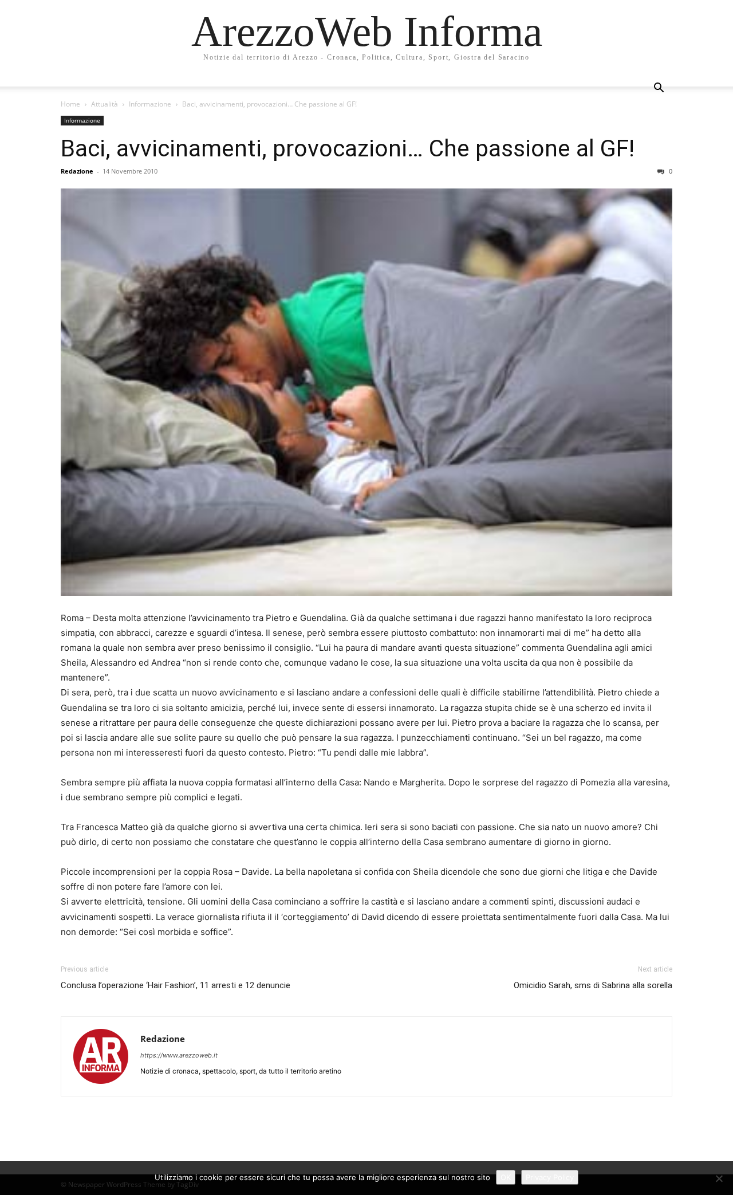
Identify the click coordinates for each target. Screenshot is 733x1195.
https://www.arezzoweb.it (179, 1055)
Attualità (104, 104)
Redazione (77, 171)
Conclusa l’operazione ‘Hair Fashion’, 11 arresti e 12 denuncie (175, 985)
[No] (718, 1178)
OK (506, 1177)
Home (70, 104)
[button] (658, 89)
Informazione (150, 104)
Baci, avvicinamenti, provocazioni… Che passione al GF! (348, 148)
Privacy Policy (550, 1177)
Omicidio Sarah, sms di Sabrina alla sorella (593, 985)
